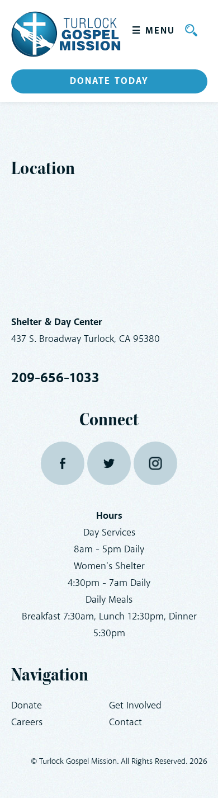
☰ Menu (153, 30)
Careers (26, 722)
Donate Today (109, 81)
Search (191, 30)
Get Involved (135, 705)
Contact (125, 722)
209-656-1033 (55, 378)
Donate (26, 705)
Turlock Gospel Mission (66, 34)
